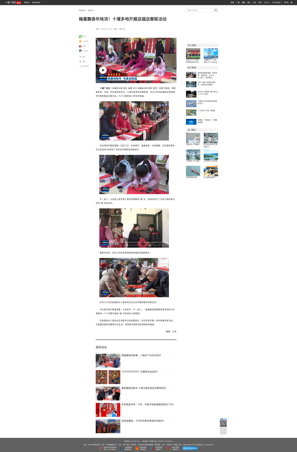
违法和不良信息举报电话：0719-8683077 (110, 448)
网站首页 (27, 2)
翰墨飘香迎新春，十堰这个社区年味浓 (141, 355)
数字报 (286, 2)
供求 (260, 2)
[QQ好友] (80, 50)
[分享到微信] (80, 36)
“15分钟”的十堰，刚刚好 (206, 110)
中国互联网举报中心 (158, 448)
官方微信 (276, 2)
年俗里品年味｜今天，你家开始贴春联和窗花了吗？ (148, 404)
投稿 (82, 61)
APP (267, 2)
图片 (249, 2)
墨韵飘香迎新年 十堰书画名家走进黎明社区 (143, 388)
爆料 (82, 57)
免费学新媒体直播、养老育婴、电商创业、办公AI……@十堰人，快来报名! (207, 75)
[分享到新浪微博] (80, 46)
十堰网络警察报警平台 (128, 448)
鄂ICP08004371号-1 (189, 445)
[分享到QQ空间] (80, 41)
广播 (237, 2)
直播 (243, 2)
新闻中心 (91, 10)
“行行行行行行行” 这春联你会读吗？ (140, 371)
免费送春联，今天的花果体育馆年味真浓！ (143, 421)
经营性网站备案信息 (143, 448)
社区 (254, 2)
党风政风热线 (36, 2)
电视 (232, 2)
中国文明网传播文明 (175, 448)
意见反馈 (84, 66)
